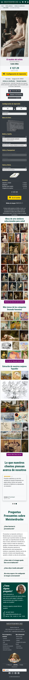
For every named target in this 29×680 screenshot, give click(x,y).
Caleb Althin (5, 7)
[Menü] (2, 2)
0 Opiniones (17, 97)
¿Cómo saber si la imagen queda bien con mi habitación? (13, 561)
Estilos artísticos (9, 6)
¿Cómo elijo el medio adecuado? (13, 568)
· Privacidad (5, 644)
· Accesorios (18, 646)
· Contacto (4, 638)
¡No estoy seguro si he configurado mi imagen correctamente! (14, 575)
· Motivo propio (19, 636)
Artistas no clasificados (19, 6)
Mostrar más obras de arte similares (14, 302)
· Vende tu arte (19, 638)
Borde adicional (5, 111)
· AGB (3, 642)
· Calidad (18, 640)
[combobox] (14, 114)
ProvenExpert (12, 497)
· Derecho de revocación (7, 646)
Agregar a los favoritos (15, 94)
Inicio (2, 6)
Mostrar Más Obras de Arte (14, 454)
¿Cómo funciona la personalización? (9, 527)
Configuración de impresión (15, 74)
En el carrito (15, 198)
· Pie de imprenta (6, 640)
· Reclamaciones (6, 648)
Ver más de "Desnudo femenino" (14, 361)
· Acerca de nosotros (6, 650)
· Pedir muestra (19, 648)
